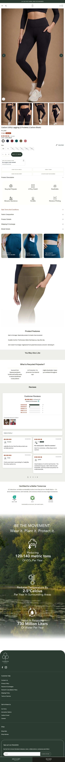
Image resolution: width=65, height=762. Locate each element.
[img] (7, 439)
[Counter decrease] (2, 154)
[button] (2, 5)
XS (3, 148)
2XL (27, 148)
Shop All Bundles (32, 1)
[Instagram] (6, 667)
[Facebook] (2, 667)
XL (22, 148)
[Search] (5, 5)
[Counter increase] (8, 154)
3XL (32, 148)
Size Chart (61, 145)
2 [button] (30, 477)
